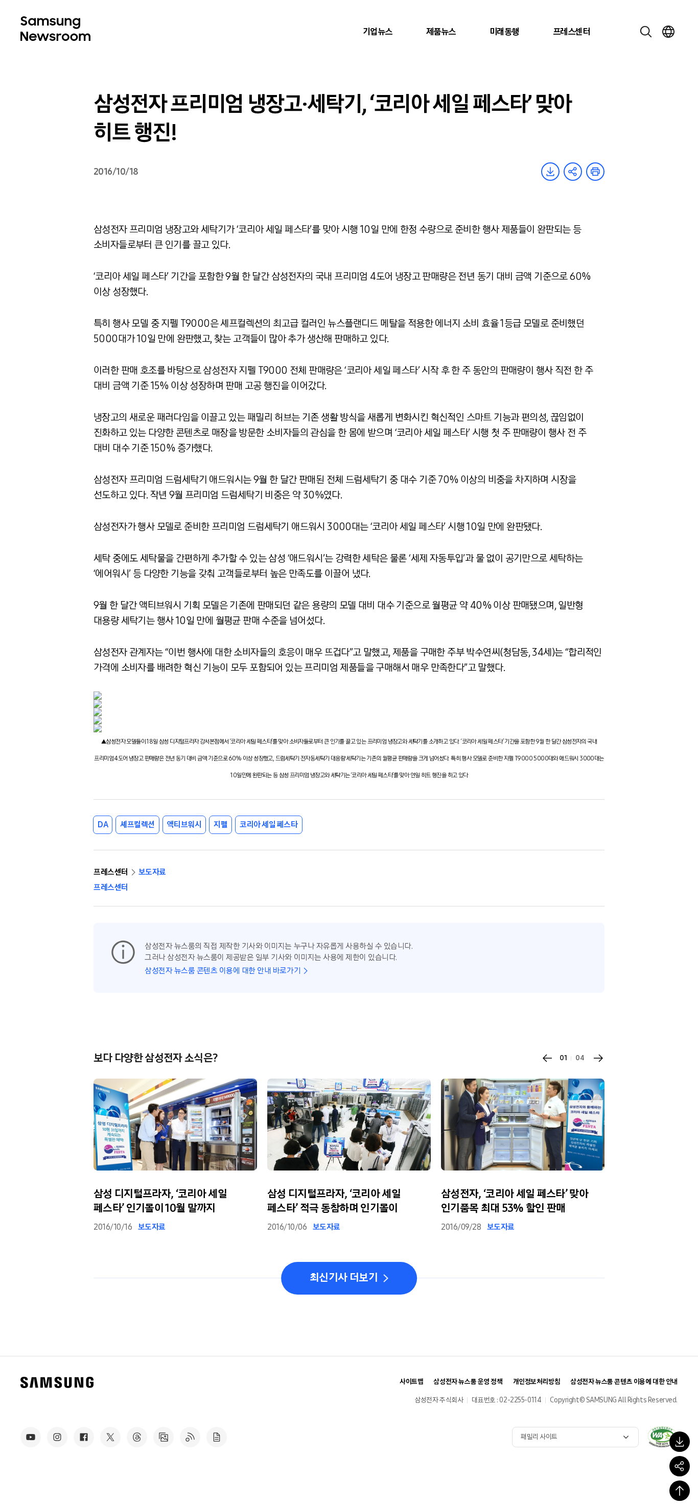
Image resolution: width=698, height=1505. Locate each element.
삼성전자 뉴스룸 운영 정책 (467, 1381)
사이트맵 (411, 1381)
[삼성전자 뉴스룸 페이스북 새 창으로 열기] (84, 1437)
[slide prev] (547, 1058)
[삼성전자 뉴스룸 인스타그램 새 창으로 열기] (57, 1437)
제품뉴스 (441, 31)
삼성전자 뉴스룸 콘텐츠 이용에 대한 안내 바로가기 (222, 970)
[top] (679, 1490)
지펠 (220, 824)
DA (103, 824)
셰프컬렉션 (137, 824)
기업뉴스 (377, 31)
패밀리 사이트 (539, 1436)
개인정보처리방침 (537, 1381)
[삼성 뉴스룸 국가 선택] (668, 31)
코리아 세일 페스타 (268, 824)
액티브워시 (184, 824)
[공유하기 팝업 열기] (679, 1466)
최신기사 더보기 (344, 1277)
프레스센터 (571, 31)
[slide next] (598, 1058)
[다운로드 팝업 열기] (679, 1441)
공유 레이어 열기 (573, 171)
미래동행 (504, 31)
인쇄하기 (595, 171)
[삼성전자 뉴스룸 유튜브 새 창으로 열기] (30, 1437)
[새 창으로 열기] (662, 1436)
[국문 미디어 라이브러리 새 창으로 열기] (163, 1437)
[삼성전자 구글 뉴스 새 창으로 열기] (216, 1437)
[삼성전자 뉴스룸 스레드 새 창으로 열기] (137, 1437)
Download (550, 171)
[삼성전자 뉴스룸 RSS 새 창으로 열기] (190, 1437)
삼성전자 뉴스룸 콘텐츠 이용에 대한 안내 (624, 1381)
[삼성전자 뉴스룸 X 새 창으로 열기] (110, 1437)
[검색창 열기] (646, 31)
